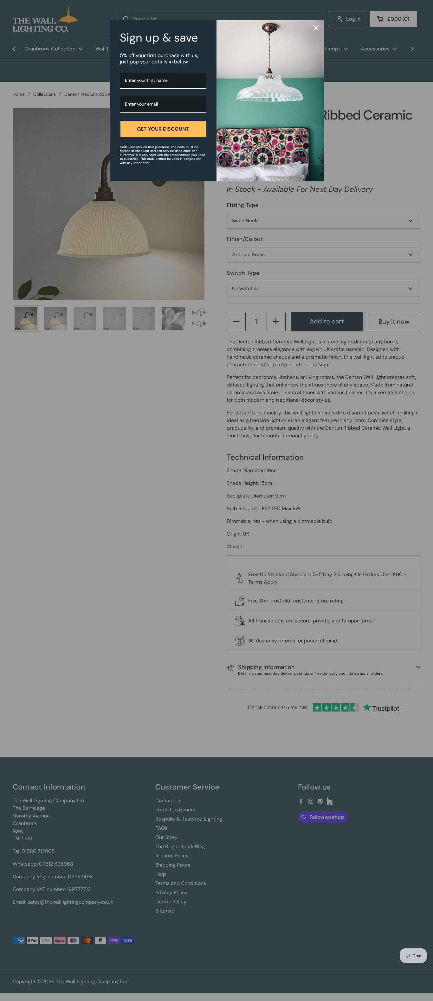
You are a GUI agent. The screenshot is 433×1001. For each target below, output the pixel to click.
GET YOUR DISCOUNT (163, 129)
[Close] (316, 28)
